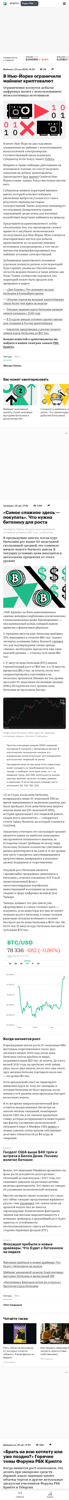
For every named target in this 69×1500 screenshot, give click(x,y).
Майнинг (8, 69)
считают (57, 641)
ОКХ (9, 956)
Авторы (7, 356)
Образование (9, 1362)
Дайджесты (9, 1445)
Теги (17, 356)
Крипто (14, 3)
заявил (52, 1126)
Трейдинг (8, 506)
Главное (20, 1496)
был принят (31, 177)
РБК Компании (46, 1358)
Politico (49, 159)
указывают (27, 1203)
